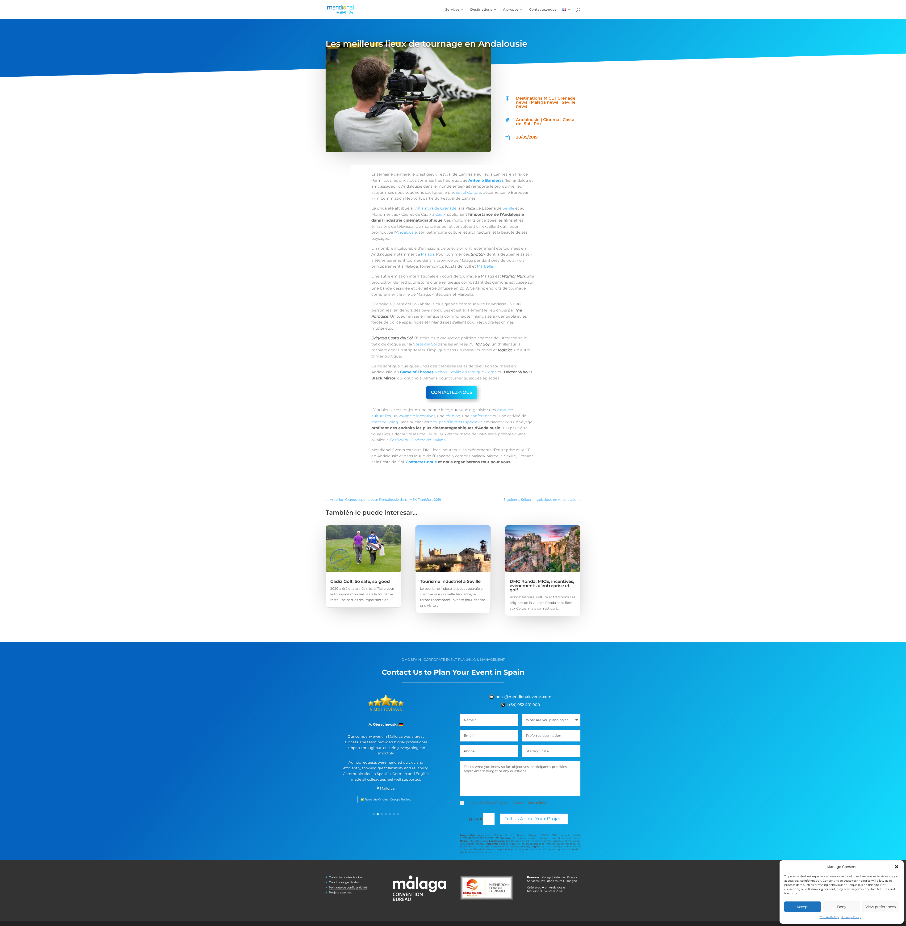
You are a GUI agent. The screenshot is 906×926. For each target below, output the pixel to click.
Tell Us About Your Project (534, 818)
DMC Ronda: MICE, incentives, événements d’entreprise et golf (542, 586)
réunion (452, 416)
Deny (841, 907)
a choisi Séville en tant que (448, 372)
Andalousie (406, 232)
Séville (508, 208)
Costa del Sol (425, 344)
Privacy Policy (851, 917)
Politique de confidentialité (348, 887)
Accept (803, 907)
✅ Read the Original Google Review (386, 799)
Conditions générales (344, 882)
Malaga (427, 254)
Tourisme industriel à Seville (450, 581)
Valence (559, 877)
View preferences (880, 907)
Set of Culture (468, 192)
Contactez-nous (542, 10)
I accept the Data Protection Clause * (506, 802)
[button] (896, 866)
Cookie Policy (829, 917)
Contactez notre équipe (345, 877)
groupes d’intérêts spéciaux (456, 422)
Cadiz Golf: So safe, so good (360, 581)
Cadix (440, 214)
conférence (481, 416)
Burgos (572, 877)
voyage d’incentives (417, 416)
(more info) (537, 802)
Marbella (485, 266)
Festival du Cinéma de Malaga (418, 440)
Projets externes (340, 892)
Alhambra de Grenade (436, 208)
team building (384, 422)
